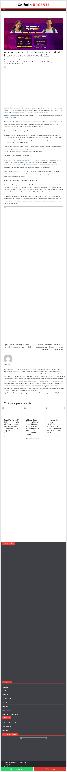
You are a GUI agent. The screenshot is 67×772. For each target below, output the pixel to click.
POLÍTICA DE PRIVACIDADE (10, 714)
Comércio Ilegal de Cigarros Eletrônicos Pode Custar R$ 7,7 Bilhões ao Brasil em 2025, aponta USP (54, 426)
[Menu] (3, 10)
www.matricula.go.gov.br (11, 115)
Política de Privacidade (9, 723)
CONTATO (5, 706)
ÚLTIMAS (5, 687)
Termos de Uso (7, 727)
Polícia (4, 691)
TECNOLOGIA (6, 699)
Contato (5, 730)
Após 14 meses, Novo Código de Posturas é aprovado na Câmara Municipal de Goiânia (17, 346)
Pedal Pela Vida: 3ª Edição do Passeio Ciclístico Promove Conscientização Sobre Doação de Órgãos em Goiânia (11, 426)
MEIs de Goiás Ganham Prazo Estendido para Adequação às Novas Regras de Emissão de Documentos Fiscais (32, 427)
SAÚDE (4, 702)
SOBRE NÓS (6, 710)
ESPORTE (5, 695)
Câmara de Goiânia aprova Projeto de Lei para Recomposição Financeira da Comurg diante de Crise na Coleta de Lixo (49, 347)
